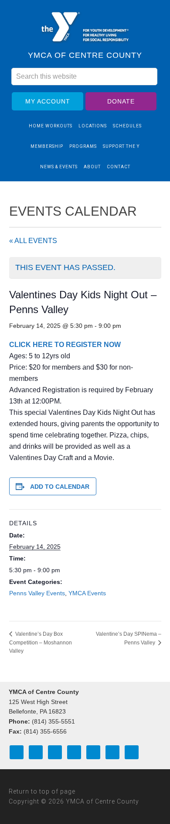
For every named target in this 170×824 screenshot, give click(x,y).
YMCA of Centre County (85, 27)
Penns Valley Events (37, 593)
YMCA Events (87, 593)
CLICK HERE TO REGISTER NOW (65, 344)
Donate (121, 101)
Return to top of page (42, 791)
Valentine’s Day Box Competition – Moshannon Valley (40, 642)
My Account (47, 101)
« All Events (33, 240)
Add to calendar (59, 487)
